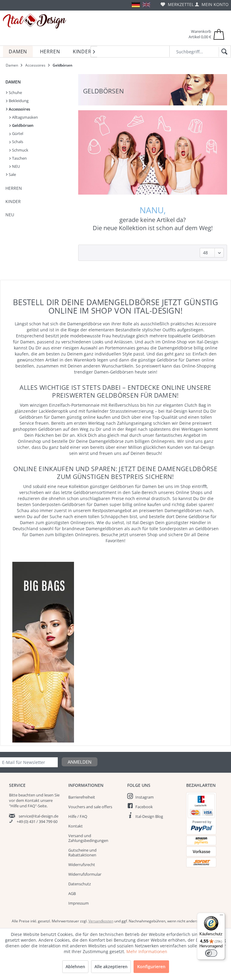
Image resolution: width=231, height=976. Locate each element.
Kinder (13, 201)
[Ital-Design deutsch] (135, 5)
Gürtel (17, 133)
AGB (72, 893)
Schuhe (15, 92)
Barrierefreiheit (81, 797)
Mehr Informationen (146, 951)
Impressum (78, 903)
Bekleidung (18, 100)
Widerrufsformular (84, 874)
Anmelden (79, 762)
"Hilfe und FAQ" (23, 806)
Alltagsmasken (24, 117)
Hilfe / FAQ (77, 816)
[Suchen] (223, 52)
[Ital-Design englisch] (146, 5)
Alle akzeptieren (111, 966)
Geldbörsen (22, 125)
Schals (17, 141)
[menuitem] (177, 4)
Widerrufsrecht (81, 864)
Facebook (144, 806)
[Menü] (221, 916)
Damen (13, 82)
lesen (49, 795)
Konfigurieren (151, 966)
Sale (12, 174)
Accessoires (19, 109)
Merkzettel (180, 4)
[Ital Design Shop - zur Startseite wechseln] (34, 21)
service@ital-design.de (38, 816)
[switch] (211, 953)
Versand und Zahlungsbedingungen (88, 838)
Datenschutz (79, 884)
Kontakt (75, 826)
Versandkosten (100, 921)
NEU (15, 166)
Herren (13, 188)
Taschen (19, 158)
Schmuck (19, 150)
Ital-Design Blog (149, 816)
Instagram (144, 797)
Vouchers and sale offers (90, 806)
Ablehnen (75, 966)
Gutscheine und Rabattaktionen (82, 852)
